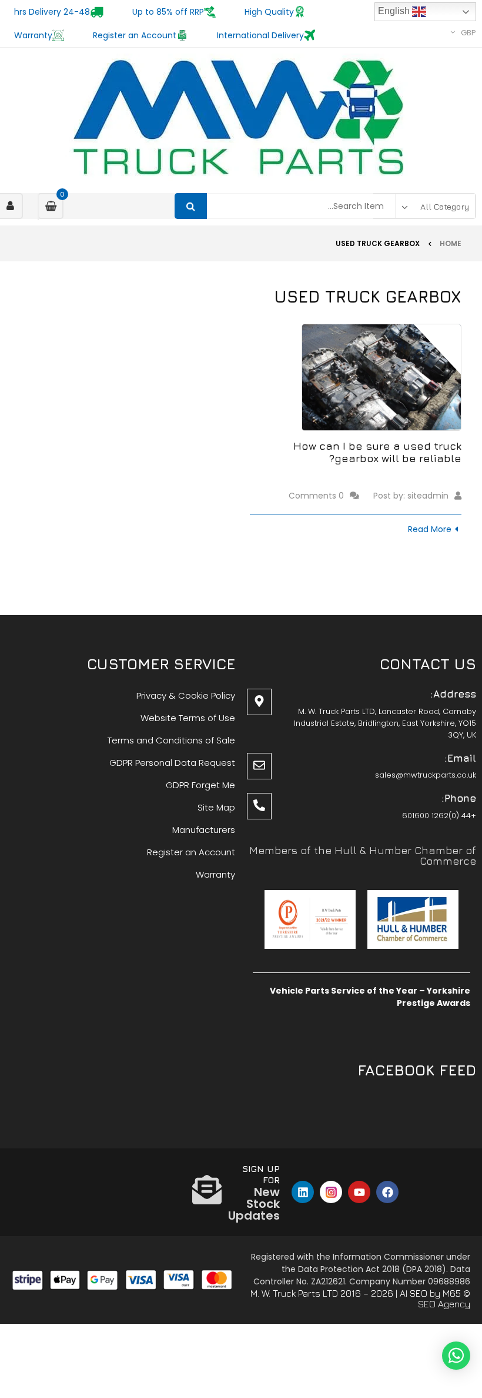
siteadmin (427, 496)
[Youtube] (359, 1192)
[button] (456, 1355)
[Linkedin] (303, 1192)
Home (450, 243)
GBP (468, 32)
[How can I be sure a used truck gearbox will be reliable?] (381, 377)
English (395, 11)
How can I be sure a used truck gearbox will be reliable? (377, 452)
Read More (429, 529)
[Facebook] (387, 1192)
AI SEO (413, 1293)
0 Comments (316, 496)
